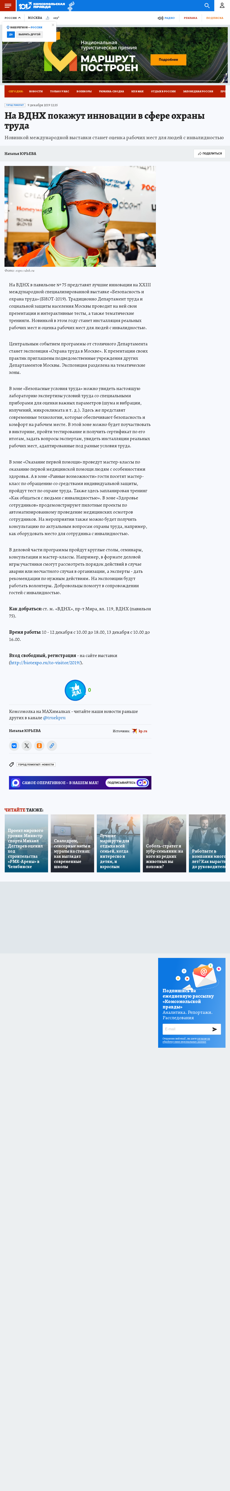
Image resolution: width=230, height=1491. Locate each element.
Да (11, 34)
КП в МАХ (137, 91)
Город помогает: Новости (36, 764)
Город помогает (15, 105)
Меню (8, 5)
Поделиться (212, 153)
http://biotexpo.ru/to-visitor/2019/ (45, 662)
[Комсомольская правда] (42, 6)
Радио (169, 18)
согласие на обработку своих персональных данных (186, 1040)
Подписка (214, 18)
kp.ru (143, 730)
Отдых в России (163, 91)
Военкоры (84, 91)
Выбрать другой (29, 34)
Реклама (190, 18)
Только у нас (59, 91)
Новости (36, 91)
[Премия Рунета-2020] (70, 5)
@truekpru (54, 717)
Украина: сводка (111, 91)
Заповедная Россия (198, 91)
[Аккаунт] (222, 5)
